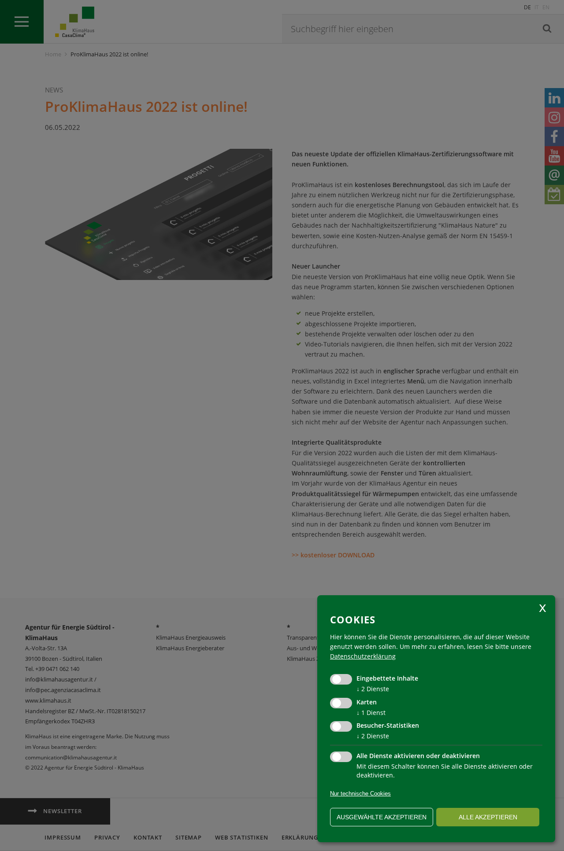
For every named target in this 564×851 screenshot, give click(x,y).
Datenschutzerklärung (363, 656)
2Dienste (372, 689)
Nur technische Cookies (360, 793)
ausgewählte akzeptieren (382, 817)
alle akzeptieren (488, 817)
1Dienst (371, 712)
